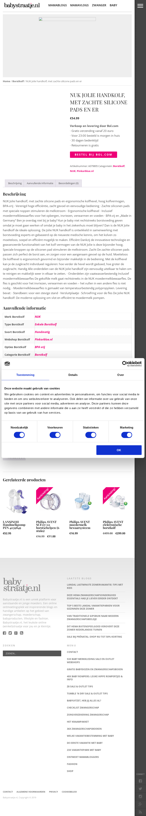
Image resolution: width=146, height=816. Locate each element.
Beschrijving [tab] (15, 183)
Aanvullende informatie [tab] (40, 183)
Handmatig (42, 332)
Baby (113, 5)
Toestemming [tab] (25, 374)
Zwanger (99, 5)
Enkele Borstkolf (46, 324)
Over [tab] (120, 374)
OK (119, 450)
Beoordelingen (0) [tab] (69, 183)
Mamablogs (57, 5)
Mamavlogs (79, 5)
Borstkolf (18, 81)
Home (6, 81)
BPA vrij (40, 347)
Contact (8, 791)
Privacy (53, 791)
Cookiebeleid (69, 791)
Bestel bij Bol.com (94, 154)
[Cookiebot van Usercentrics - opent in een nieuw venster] (125, 364)
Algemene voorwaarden (31, 791)
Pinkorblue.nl (85, 171)
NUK (73, 171)
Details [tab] (73, 374)
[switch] (55, 435)
